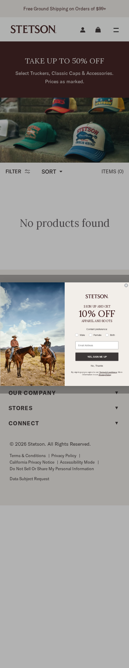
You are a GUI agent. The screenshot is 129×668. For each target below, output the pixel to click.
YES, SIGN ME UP (96, 356)
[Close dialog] (126, 285)
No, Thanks (97, 366)
